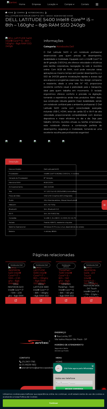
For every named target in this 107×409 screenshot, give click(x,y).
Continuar (53, 403)
